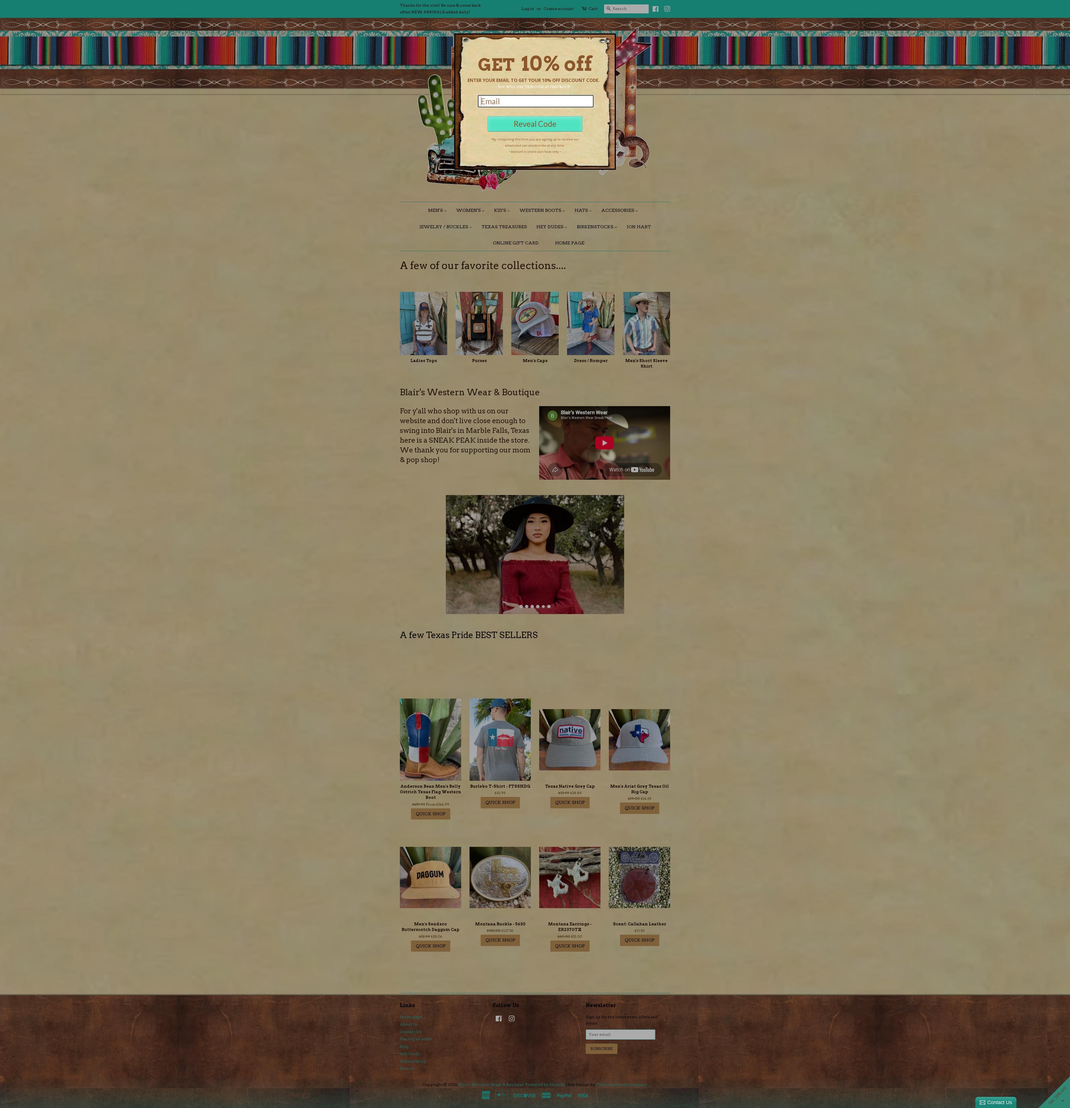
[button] (608, 41)
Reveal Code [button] (535, 124)
